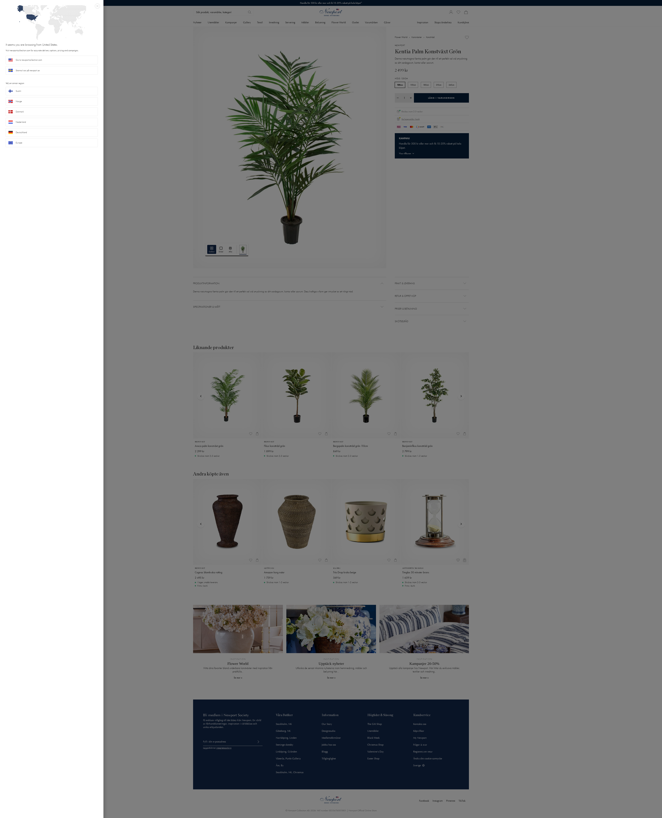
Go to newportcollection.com (29, 59)
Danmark (20, 111)
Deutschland (21, 132)
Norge (19, 101)
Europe (19, 142)
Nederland (21, 122)
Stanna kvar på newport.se (28, 70)
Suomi (18, 91)
